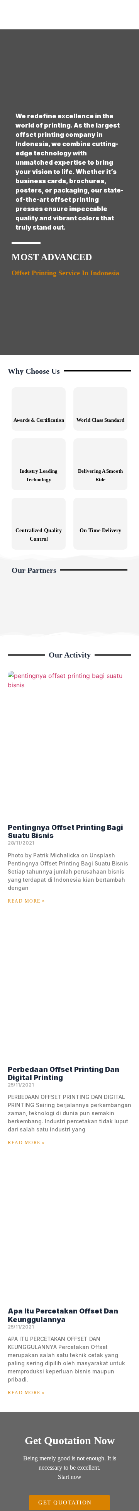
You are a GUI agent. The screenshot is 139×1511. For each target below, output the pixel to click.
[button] (19, 607)
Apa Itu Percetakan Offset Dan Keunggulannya (63, 1315)
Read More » (26, 901)
